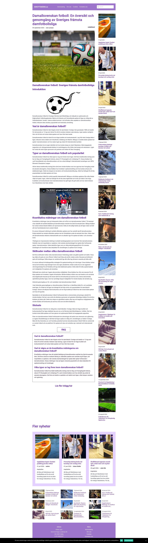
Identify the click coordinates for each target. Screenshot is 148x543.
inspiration (40, 469)
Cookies (75, 7)
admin (48, 466)
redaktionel (91, 27)
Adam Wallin (77, 466)
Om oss (69, 7)
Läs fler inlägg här (63, 386)
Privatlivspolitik (128, 540)
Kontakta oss (83, 7)
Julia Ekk (103, 468)
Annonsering (61, 7)
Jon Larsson (50, 28)
